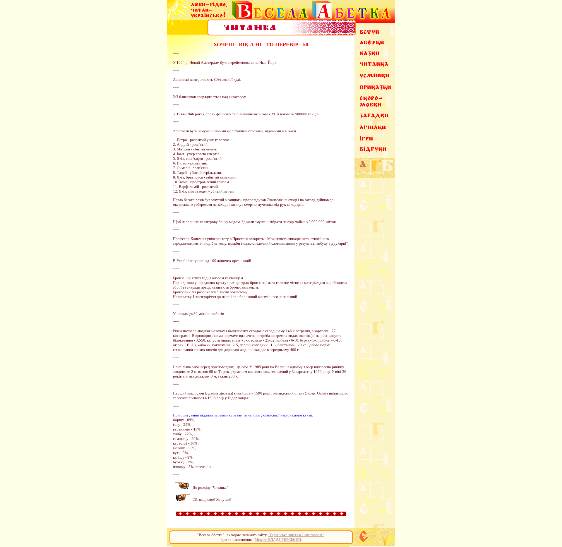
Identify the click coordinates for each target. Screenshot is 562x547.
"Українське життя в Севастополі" (296, 535)
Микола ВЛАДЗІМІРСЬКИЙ (278, 539)
